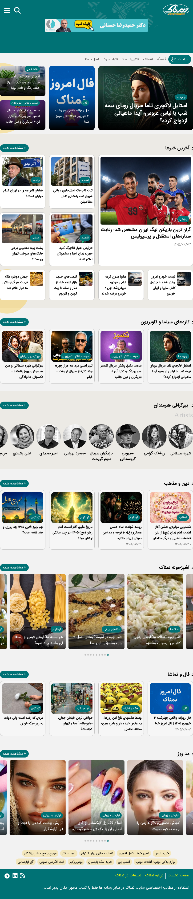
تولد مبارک (110, 59)
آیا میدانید (83, 708)
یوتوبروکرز (76, 861)
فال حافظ (90, 59)
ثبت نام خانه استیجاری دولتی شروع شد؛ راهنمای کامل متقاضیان (72, 196)
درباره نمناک (154, 875)
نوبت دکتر (69, 853)
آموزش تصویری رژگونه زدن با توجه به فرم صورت (159, 826)
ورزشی (183, 219)
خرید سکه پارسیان (100, 861)
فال (85, 103)
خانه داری (32, 69)
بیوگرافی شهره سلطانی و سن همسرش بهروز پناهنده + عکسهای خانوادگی (24, 371)
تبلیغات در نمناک (128, 875)
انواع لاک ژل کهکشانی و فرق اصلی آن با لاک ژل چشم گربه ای (97, 826)
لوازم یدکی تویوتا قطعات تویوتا (156, 861)
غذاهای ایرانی (112, 629)
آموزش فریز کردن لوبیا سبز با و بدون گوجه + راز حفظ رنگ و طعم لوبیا (23, 82)
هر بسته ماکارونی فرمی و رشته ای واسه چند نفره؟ (39, 640)
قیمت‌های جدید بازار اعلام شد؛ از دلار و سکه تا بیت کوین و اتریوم (65, 285)
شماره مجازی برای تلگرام (97, 853)
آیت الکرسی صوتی (51, 861)
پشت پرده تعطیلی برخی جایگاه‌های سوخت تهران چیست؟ (27, 253)
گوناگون (183, 517)
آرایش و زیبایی (170, 815)
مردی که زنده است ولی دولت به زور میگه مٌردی (23, 720)
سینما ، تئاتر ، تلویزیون (25, 103)
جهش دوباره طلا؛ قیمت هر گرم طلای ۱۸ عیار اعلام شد (15, 282)
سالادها (174, 629)
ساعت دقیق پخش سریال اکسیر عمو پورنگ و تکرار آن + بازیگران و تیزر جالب (23, 116)
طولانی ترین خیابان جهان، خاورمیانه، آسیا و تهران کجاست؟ (75, 723)
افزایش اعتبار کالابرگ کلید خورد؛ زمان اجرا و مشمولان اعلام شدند (74, 253)
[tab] (108, 655)
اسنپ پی (124, 861)
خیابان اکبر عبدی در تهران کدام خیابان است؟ (23, 193)
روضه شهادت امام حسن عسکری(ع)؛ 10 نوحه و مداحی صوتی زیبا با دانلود (122, 532)
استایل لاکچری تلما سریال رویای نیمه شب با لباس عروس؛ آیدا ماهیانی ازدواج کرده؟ (146, 113)
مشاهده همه (13, 148)
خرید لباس (162, 853)
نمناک (147, 59)
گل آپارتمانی (26, 861)
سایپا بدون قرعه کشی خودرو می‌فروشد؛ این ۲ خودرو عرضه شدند (113, 285)
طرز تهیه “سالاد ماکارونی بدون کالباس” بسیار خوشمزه (157, 640)
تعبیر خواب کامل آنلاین (134, 853)
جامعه (36, 180)
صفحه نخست (178, 875)
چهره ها (181, 97)
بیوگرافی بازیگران (30, 356)
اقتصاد (85, 180)
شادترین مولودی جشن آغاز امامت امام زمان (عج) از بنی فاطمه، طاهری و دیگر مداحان (172, 532)
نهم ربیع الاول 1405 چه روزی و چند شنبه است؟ (23, 529)
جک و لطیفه (130, 708)
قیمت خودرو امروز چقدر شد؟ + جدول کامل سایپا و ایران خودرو (162, 285)
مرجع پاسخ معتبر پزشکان (40, 853)
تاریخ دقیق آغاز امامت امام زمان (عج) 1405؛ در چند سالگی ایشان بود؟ (72, 532)
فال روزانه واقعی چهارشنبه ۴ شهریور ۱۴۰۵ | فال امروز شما (72, 116)
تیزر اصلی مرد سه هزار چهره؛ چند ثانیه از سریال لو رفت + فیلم (73, 371)
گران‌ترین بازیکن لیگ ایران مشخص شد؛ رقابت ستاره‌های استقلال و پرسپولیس (146, 233)
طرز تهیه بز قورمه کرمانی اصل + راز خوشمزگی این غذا (97, 640)
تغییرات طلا (129, 59)
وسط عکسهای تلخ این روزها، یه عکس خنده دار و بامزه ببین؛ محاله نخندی (121, 723)
